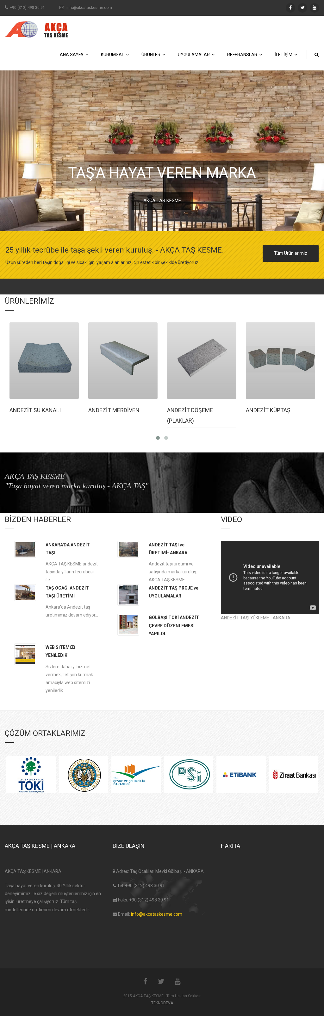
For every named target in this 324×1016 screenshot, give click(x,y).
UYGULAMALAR (195, 54)
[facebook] (290, 8)
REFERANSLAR (243, 54)
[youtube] (314, 8)
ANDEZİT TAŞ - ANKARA (162, 172)
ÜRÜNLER (151, 54)
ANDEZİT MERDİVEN (114, 410)
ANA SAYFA (72, 54)
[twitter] (302, 8)
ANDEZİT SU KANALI (35, 410)
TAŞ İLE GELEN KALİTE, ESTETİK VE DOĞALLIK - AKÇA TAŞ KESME (162, 200)
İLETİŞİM (284, 54)
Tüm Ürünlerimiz (290, 253)
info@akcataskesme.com (156, 914)
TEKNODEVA (162, 1003)
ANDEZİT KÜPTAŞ (268, 410)
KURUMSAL (113, 54)
